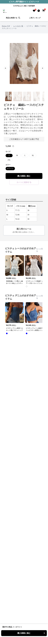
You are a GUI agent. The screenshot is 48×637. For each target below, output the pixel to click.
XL (33, 155)
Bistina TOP (6, 26)
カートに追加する (24, 182)
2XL (9, 160)
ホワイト (10, 168)
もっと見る (39, 250)
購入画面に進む (24, 176)
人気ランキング (35, 18)
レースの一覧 (18, 26)
